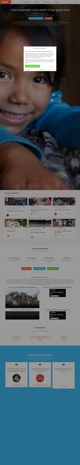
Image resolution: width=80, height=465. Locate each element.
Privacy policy (27, 69)
